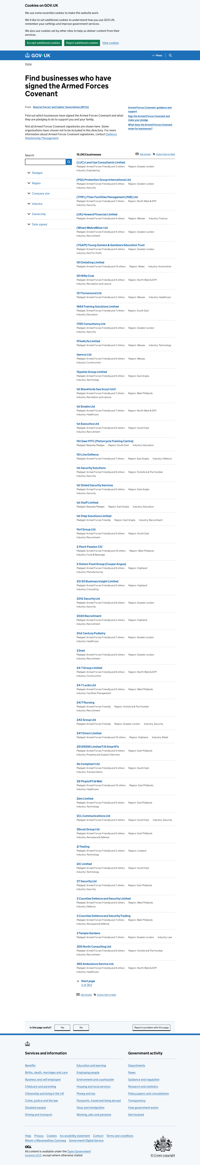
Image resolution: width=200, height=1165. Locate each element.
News (132, 1072)
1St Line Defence (88, 454)
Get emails (145, 154)
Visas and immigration (90, 1107)
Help (28, 1136)
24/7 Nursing (85, 702)
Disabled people (35, 1107)
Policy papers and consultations (148, 1093)
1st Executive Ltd (88, 424)
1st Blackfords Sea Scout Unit (96, 389)
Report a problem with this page (151, 1027)
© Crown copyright (163, 1155)
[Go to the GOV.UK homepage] (37, 55)
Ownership (39, 214)
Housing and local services (93, 1086)
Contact (98, 1136)
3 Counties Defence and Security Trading (103, 916)
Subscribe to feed (165, 154)
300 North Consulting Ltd (94, 946)
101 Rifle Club (85, 276)
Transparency (137, 1100)
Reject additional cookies (82, 43)
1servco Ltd (84, 354)
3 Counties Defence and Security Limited (104, 898)
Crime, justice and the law (41, 1100)
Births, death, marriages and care (46, 1072)
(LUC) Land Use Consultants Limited (101, 162)
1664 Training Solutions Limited (98, 306)
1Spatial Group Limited (92, 372)
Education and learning (91, 1065)
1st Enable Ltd (86, 406)
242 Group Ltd (86, 720)
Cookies (52, 1136)
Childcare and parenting (40, 1086)
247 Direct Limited (89, 733)
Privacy (39, 1136)
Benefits (30, 1065)
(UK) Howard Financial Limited (97, 214)
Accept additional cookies (43, 43)
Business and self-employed (43, 1079)
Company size (41, 193)
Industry (37, 204)
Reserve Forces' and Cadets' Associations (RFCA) (61, 107)
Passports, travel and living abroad (99, 1100)
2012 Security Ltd (88, 598)
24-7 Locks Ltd (86, 685)
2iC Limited (84, 864)
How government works (143, 1107)
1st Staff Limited (87, 502)
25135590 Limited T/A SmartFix (98, 746)
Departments (136, 1065)
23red (81, 650)
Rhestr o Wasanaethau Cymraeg (45, 1140)
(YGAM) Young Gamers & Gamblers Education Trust (111, 245)
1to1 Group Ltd (86, 529)
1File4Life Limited (88, 341)
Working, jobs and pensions (94, 1114)
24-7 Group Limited (89, 668)
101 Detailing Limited (90, 262)
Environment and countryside (95, 1079)
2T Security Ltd (87, 881)
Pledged (37, 173)
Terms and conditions (119, 1136)
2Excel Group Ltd (88, 829)
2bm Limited (85, 798)
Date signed (39, 224)
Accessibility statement (75, 1136)
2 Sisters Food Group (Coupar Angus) (101, 564)
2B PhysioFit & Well (89, 781)
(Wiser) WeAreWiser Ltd (92, 228)
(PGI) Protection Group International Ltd (104, 180)
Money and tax (86, 1093)
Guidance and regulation (143, 1079)
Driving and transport (38, 1114)
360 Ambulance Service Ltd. (95, 964)
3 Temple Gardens (88, 933)
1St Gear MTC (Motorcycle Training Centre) (105, 441)
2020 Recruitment (89, 616)
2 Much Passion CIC (90, 547)
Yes (65, 1027)
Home (28, 64)
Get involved (136, 1114)
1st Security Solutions (91, 468)
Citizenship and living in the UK (44, 1093)
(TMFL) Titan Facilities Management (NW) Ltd (107, 197)
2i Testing (83, 846)
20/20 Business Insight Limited (97, 581)
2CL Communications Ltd (93, 816)
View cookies (110, 42)
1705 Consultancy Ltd (91, 324)
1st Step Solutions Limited (94, 516)
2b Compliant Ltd (88, 764)
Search (41, 155)
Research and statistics (143, 1086)
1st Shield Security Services (95, 485)
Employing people (88, 1072)
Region (36, 183)
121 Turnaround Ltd (89, 293)
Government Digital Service (86, 1140)
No (84, 1027)
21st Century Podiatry (91, 633)
